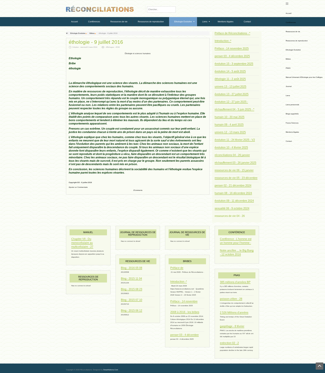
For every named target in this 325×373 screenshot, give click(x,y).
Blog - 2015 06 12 (131, 310)
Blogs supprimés (292, 114)
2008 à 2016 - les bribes (184, 312)
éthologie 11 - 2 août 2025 (230, 78)
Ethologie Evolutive (293, 50)
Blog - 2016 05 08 (131, 267)
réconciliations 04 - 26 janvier (232, 155)
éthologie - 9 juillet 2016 (96, 42)
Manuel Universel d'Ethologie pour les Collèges (304, 77)
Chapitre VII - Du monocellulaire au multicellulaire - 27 (82, 243)
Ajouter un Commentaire (78, 187)
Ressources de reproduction (297, 41)
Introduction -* (223, 40)
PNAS (288, 68)
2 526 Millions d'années (234, 312)
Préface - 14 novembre (184, 301)
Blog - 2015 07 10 (131, 299)
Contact (289, 141)
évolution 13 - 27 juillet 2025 (231, 94)
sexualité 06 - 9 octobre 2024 (232, 208)
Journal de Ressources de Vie (187, 233)
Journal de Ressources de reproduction (138, 233)
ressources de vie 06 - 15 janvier (234, 170)
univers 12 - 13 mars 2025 (230, 132)
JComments (137, 190)
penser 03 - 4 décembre (184, 334)
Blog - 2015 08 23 (131, 289)
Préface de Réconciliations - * (232, 33)
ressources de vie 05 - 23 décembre (236, 177)
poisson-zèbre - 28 (231, 298)
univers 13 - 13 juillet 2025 (230, 86)
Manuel (88, 232)
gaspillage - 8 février (232, 326)
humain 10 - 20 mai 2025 (229, 117)
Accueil (288, 13)
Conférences (291, 22)
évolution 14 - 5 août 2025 (230, 71)
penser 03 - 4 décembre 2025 (232, 56)
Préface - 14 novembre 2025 (232, 48)
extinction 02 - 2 (229, 343)
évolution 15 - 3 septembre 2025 (234, 63)
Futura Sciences (292, 123)
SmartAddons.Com (110, 370)
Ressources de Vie (137, 261)
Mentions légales (292, 132)
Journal (288, 86)
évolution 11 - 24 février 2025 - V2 (235, 139)
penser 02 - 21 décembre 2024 (233, 185)
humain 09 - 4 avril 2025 (229, 124)
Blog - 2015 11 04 (131, 278)
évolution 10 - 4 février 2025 (231, 147)
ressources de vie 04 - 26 (230, 215)
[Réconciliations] (100, 8)
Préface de (176, 267)
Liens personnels (292, 105)
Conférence (237, 232)
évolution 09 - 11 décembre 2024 (234, 200)
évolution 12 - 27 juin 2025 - (231, 101)
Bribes (288, 59)
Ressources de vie (293, 31)
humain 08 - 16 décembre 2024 (233, 193)
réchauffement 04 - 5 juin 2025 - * (234, 109)
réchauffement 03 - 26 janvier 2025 (235, 162)
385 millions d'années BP (235, 282)
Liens (288, 95)
